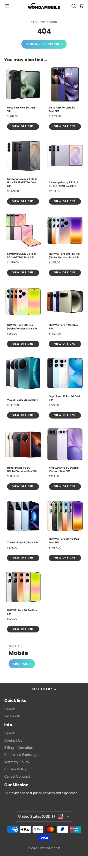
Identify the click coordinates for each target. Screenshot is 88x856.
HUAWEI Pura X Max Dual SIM (65, 316)
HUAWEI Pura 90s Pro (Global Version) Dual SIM (23, 316)
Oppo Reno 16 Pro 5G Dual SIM (65, 387)
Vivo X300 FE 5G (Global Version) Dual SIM (65, 459)
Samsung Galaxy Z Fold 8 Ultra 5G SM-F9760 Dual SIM (23, 172)
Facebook (12, 716)
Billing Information (18, 747)
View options (23, 126)
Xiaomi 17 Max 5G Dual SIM (23, 530)
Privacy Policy (15, 769)
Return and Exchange (21, 754)
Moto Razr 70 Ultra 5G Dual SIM (65, 99)
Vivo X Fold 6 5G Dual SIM (23, 387)
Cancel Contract (17, 776)
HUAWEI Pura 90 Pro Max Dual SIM (65, 530)
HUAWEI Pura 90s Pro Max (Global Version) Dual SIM (65, 245)
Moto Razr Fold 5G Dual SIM (23, 99)
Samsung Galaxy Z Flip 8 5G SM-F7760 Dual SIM (23, 245)
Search (9, 709)
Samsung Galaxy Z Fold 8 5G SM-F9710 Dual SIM (65, 172)
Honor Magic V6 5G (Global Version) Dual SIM (23, 459)
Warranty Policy (16, 762)
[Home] (44, 6)
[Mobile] (22, 656)
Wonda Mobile (50, 848)
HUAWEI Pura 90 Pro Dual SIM (23, 601)
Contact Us (13, 740)
